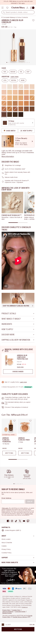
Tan (21, 72)
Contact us (25, 607)
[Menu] (2, 8)
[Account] (27, 8)
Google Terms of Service (20, 617)
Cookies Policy (6, 553)
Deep (28, 72)
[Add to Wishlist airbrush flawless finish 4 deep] (30, 420)
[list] (18, 47)
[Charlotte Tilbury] (18, 7)
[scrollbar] (18, 222)
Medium (12, 72)
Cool (5, 80)
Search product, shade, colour (17, 12)
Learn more (14, 76)
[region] (18, 362)
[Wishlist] (7, 7)
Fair (5, 72)
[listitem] (18, 47)
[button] (4, 12)
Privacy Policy (29, 513)
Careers (4, 546)
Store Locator (6, 539)
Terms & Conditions (7, 611)
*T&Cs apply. (5, 508)
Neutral (13, 80)
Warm (22, 80)
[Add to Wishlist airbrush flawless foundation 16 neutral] (14, 420)
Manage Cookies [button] (7, 613)
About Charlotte (7, 542)
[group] (12, 206)
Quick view (20, 367)
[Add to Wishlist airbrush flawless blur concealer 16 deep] (33, 20)
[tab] (6, 62)
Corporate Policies (20, 611)
